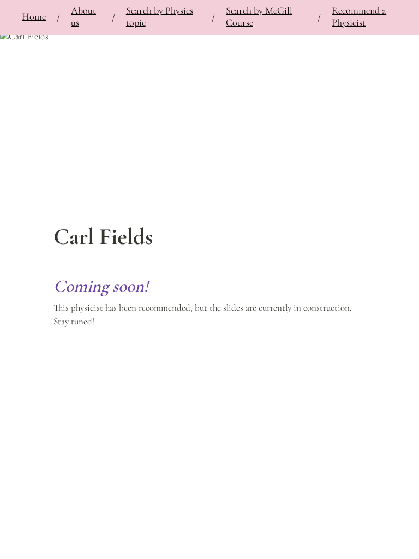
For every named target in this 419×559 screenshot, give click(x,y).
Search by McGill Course (259, 16)
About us (83, 16)
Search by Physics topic (159, 16)
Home (34, 16)
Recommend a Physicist (359, 16)
